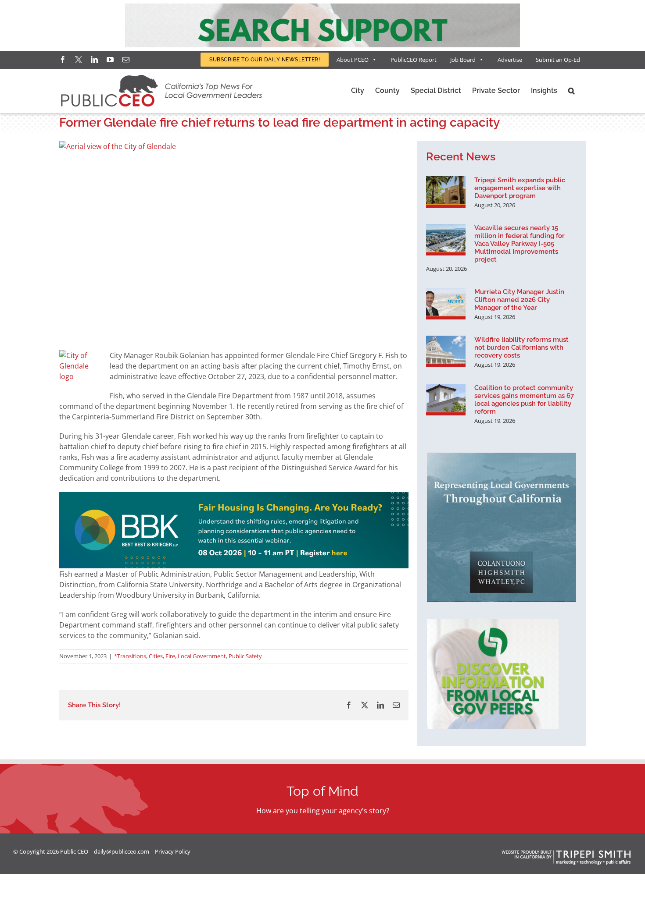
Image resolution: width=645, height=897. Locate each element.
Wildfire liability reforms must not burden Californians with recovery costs (521, 347)
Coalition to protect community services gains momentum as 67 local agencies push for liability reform (524, 399)
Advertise (510, 60)
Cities (156, 656)
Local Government (202, 656)
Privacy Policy (172, 851)
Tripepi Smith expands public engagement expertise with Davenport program (519, 188)
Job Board (463, 60)
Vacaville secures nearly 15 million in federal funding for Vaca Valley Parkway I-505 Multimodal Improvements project (519, 243)
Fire (170, 656)
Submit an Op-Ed (558, 60)
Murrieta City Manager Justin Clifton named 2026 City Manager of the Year (519, 300)
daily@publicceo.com (121, 851)
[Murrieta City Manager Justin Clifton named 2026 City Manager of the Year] (446, 303)
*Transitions (130, 656)
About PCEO (353, 60)
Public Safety (245, 656)
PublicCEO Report (414, 60)
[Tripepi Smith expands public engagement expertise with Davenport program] (446, 192)
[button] (571, 91)
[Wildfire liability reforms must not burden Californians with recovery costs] (446, 351)
